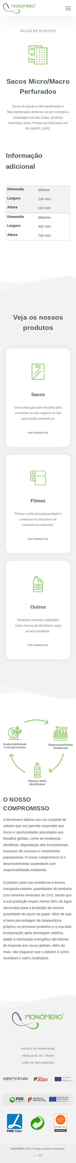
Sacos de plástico (38, 31)
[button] (68, 8)
